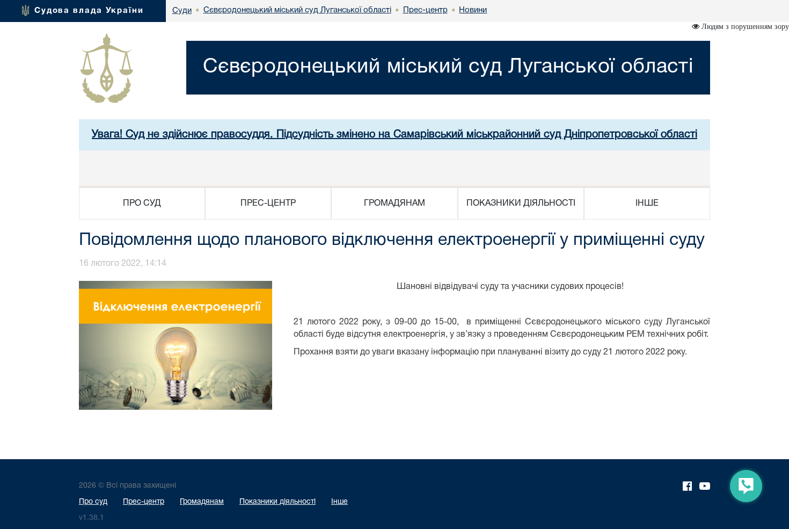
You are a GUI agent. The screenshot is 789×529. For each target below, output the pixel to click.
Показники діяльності (277, 501)
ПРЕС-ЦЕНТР (268, 203)
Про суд (93, 501)
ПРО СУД (142, 203)
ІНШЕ (647, 203)
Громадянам (202, 501)
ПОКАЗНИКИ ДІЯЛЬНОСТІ (520, 203)
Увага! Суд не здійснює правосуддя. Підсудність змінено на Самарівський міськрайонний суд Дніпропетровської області (394, 135)
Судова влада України (89, 11)
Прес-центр (143, 501)
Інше (339, 501)
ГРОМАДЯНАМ (394, 203)
